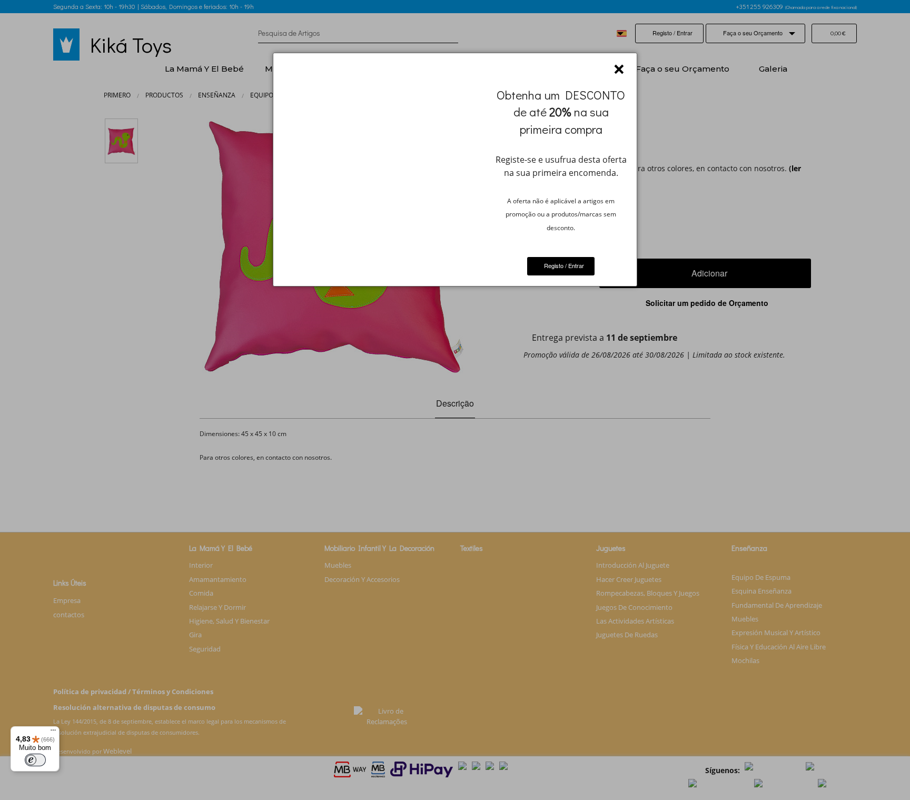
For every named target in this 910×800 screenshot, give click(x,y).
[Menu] (53, 732)
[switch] (35, 760)
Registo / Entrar (563, 265)
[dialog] (455, 170)
